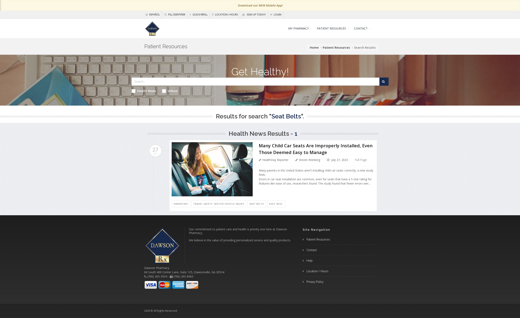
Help (309, 260)
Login (277, 14)
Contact (311, 250)
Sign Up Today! (256, 14)
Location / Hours (226, 14)
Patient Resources (336, 47)
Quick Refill (200, 14)
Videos (173, 91)
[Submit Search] (384, 82)
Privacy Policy (314, 282)
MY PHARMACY (298, 28)
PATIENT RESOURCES (331, 28)
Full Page (361, 160)
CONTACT (361, 28)
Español (154, 14)
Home (314, 47)
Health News (146, 91)
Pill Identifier (176, 14)
